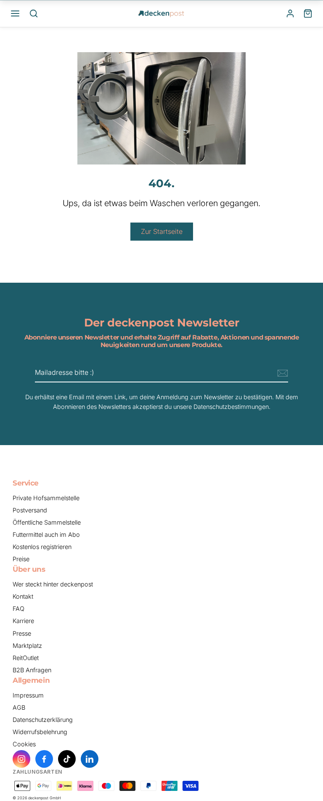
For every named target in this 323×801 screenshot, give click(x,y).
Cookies (24, 744)
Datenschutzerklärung (43, 719)
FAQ (18, 608)
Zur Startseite (162, 231)
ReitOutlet (26, 657)
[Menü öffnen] (15, 13)
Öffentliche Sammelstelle (47, 522)
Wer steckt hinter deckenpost (53, 584)
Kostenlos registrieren (42, 546)
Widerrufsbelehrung (40, 731)
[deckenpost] (161, 13)
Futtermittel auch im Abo (46, 534)
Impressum (28, 695)
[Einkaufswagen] (307, 13)
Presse (22, 633)
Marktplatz (27, 645)
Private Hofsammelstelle (46, 497)
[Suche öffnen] (33, 13)
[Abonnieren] (281, 373)
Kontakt (23, 596)
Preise (21, 558)
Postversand (30, 510)
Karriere (23, 620)
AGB (19, 707)
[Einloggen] (290, 13)
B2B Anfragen (32, 670)
